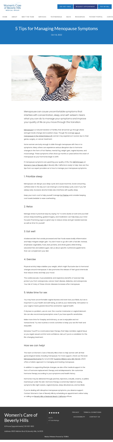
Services (42, 17)
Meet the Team (28, 17)
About (14, 17)
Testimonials (56, 17)
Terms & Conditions (92, 412)
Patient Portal (96, 17)
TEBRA (66, 436)
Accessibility (79, 417)
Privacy (75, 412)
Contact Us (94, 417)
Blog (69, 17)
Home (5, 17)
